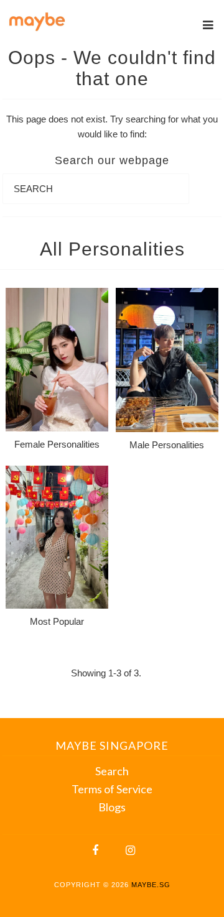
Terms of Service (112, 789)
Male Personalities (166, 445)
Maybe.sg (150, 884)
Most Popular (57, 621)
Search (112, 771)
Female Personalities (57, 444)
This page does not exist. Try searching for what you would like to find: (112, 126)
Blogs (112, 807)
